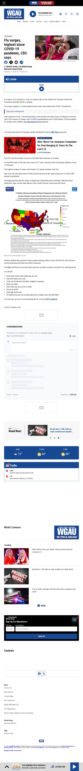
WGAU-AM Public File (11, 705)
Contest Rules (9, 696)
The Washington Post (33, 122)
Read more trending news (15, 111)
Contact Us (8, 688)
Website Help (8, 733)
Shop (45, 21)
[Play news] (41, 88)
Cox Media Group (14, 746)
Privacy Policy (8, 747)
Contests (39, 21)
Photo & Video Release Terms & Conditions (18, 713)
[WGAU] (41, 3)
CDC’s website (51, 299)
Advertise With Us (55, 21)
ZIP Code (8, 625)
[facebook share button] (6, 62)
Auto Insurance (45, 152)
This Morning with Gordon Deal (45, 13)
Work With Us (8, 692)
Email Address (19, 625)
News (19, 21)
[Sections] (4, 3)
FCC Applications (10, 709)
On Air (32, 21)
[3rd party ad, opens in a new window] (19, 145)
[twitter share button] (11, 62)
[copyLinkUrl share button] (21, 62)
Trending (8, 36)
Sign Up (41, 636)
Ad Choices (40, 747)
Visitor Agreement (67, 746)
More (64, 21)
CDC (9, 267)
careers (54, 747)
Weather (25, 21)
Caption (73, 57)
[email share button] (16, 62)
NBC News (55, 132)
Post (9, 181)
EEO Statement (9, 700)
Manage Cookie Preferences (13, 750)
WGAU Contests (12, 527)
